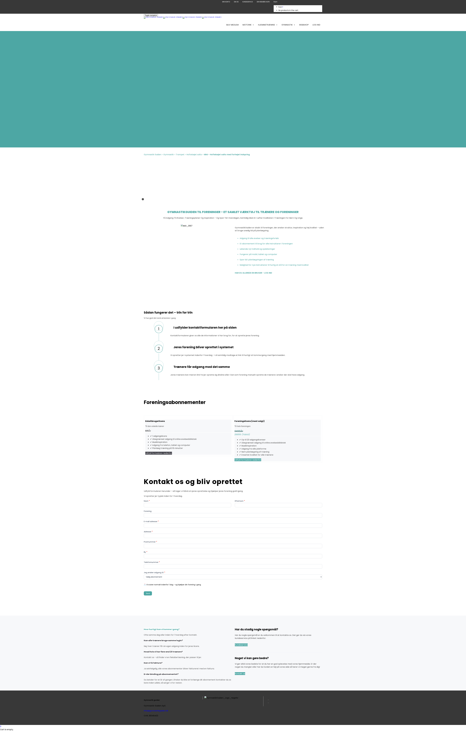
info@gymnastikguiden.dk (156, 710)
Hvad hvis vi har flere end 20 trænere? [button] (163, 651)
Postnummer (150, 542)
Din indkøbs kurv (263, 2)
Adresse (148, 531)
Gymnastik (287, 24)
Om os (236, 2)
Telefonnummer (152, 562)
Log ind (316, 24)
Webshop (304, 24)
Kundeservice (247, 2)
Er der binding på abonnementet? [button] (161, 674)
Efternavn (240, 501)
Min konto (226, 2)
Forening (147, 511)
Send (148, 593)
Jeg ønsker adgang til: (154, 572)
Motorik (246, 24)
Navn (147, 501)
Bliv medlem (232, 24)
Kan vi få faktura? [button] (153, 663)
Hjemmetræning (266, 24)
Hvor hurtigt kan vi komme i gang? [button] (161, 629)
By (145, 552)
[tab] (187, 632)
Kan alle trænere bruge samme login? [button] (163, 640)
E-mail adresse (151, 521)
